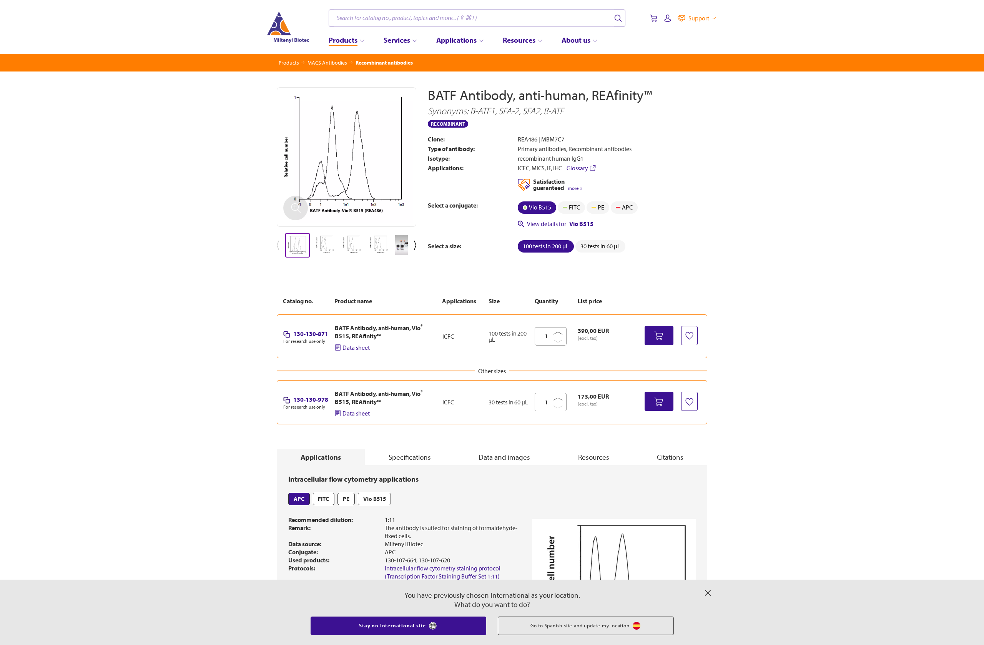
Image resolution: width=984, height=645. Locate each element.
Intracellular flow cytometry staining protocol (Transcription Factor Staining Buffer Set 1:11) (442, 572)
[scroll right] (417, 245)
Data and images (504, 457)
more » (575, 188)
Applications (321, 457)
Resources (593, 457)
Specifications (410, 457)
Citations (670, 457)
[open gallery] (346, 157)
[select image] (297, 245)
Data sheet (356, 347)
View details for (560, 224)
